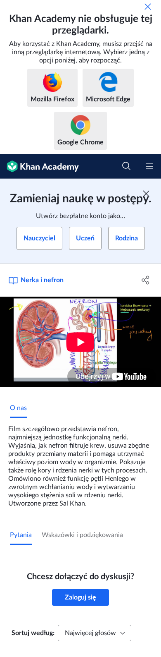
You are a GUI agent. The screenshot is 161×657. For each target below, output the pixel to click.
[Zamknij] (147, 6)
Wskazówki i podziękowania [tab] (82, 535)
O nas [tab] (18, 408)
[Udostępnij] (145, 280)
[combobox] (94, 633)
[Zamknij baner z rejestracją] (146, 193)
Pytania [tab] (21, 535)
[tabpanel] (80, 463)
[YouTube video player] (80, 342)
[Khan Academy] (39, 166)
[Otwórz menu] (149, 166)
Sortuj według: (33, 633)
